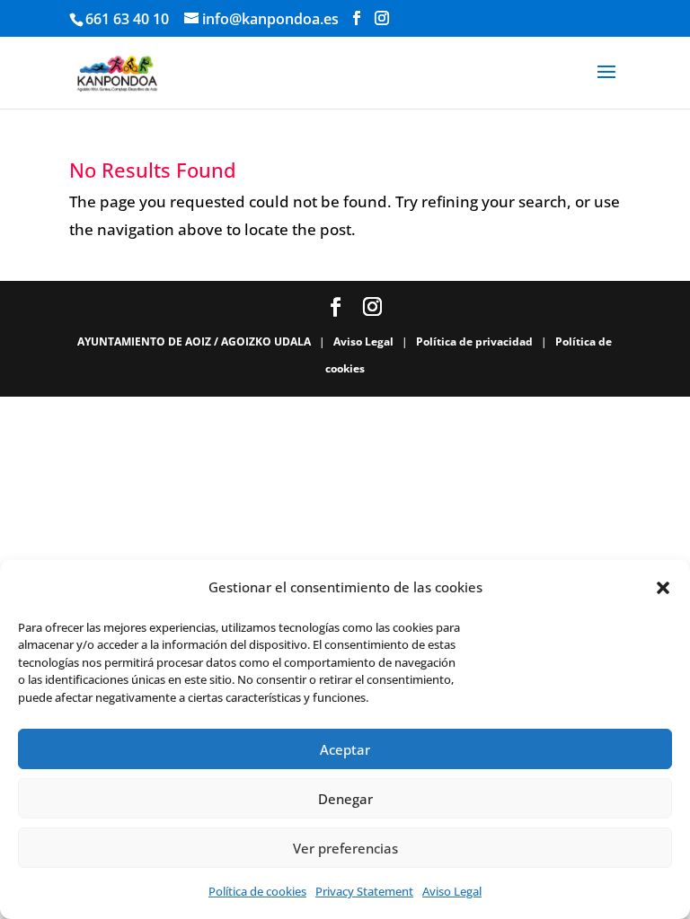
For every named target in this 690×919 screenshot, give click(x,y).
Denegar (345, 799)
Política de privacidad (475, 341)
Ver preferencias (345, 848)
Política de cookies (257, 891)
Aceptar (345, 749)
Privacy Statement (364, 891)
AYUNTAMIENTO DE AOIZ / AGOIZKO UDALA (195, 341)
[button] (663, 588)
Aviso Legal (452, 891)
